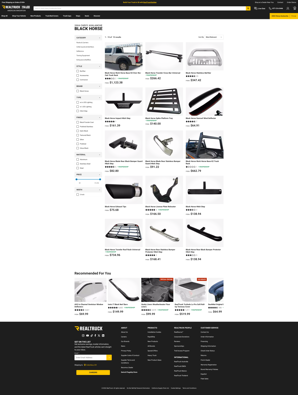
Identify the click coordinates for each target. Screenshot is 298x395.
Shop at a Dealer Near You (264, 2)
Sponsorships (179, 346)
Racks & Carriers (82, 42)
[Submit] (109, 357)
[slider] (76, 179)
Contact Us (205, 332)
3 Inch (82, 194)
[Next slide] (221, 297)
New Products (35, 16)
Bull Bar (83, 71)
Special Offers (153, 351)
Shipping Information (208, 346)
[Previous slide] (76, 297)
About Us (124, 332)
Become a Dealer (127, 367)
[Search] (248, 8)
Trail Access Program (181, 351)
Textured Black (85, 135)
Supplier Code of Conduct (130, 355)
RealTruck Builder (150, 2)
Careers (124, 337)
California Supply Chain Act (160, 388)
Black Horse (84, 91)
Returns (203, 355)
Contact (280, 2)
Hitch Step (83, 111)
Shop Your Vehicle (19, 16)
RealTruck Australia (181, 361)
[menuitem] (4, 16)
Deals (87, 16)
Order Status (291, 2)
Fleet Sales (204, 379)
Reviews (177, 341)
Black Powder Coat (87, 122)
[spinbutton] (80, 183)
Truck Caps (67, 16)
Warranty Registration (209, 365)
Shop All (4, 16)
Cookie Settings (176, 388)
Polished (83, 144)
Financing (204, 341)
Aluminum (83, 159)
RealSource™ (178, 332)
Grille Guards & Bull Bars (85, 47)
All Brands (151, 346)
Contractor (84, 80)
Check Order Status (208, 351)
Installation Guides (154, 332)
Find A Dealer (205, 360)
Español (204, 374)
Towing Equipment (83, 55)
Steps (78, 16)
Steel (81, 168)
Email (76, 353)
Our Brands (125, 341)
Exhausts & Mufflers (83, 60)
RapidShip (151, 337)
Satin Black (84, 131)
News (123, 346)
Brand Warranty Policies (209, 369)
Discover (97, 16)
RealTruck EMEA (180, 366)
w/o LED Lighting (86, 102)
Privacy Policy (126, 351)
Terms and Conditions (189, 388)
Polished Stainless (86, 127)
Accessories (84, 75)
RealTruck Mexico (180, 371)
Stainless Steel (85, 164)
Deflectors (80, 51)
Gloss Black (84, 148)
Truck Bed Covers (51, 16)
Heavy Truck (152, 355)
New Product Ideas (154, 360)
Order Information (207, 337)
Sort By (201, 37)
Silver (82, 139)
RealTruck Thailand (181, 375)
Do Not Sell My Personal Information (138, 388)
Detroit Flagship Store (129, 372)
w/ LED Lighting (85, 107)
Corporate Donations (181, 337)
